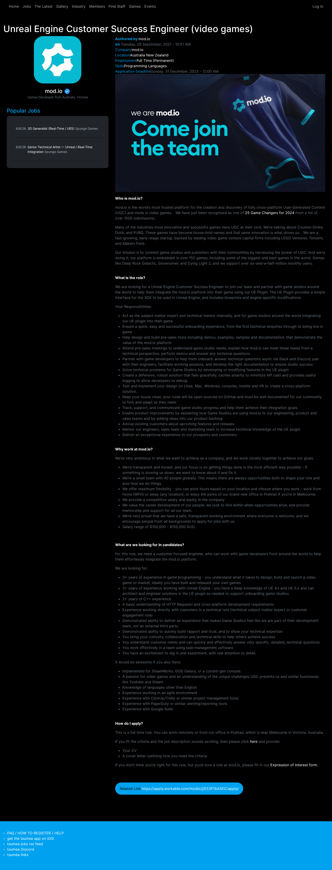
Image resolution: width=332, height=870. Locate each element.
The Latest (44, 6)
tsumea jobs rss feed (25, 844)
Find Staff (117, 6)
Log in (318, 6)
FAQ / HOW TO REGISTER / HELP (35, 833)
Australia (137, 55)
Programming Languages (145, 66)
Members (97, 6)
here (253, 741)
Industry (79, 6)
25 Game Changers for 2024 (269, 212)
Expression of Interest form (293, 765)
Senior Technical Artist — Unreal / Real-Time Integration (60, 149)
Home (14, 6)
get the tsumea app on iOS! (30, 838)
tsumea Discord (20, 849)
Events (150, 6)
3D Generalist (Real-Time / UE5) (63, 128)
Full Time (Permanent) (155, 60)
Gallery (62, 6)
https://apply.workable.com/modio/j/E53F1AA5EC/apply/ (190, 788)
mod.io (144, 39)
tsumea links (17, 854)
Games (135, 6)
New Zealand (157, 55)
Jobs (27, 6)
